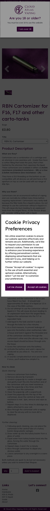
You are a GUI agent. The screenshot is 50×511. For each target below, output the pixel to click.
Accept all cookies (37, 287)
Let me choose (14, 287)
